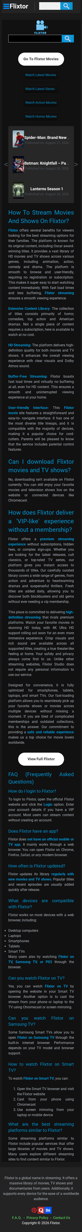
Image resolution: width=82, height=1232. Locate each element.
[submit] (66, 6)
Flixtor (54, 1223)
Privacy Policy (37, 1218)
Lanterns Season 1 (46, 189)
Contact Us (61, 1218)
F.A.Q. (17, 1218)
